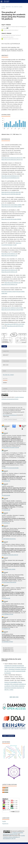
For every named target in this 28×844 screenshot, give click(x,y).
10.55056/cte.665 (6, 628)
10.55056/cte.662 (6, 510)
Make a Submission (8, 735)
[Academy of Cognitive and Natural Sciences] (14, 778)
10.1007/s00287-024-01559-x (9, 538)
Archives (8, 6)
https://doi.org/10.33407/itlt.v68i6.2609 (11, 192)
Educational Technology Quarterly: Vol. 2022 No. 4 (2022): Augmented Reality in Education (15, 671)
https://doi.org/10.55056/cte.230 (12, 282)
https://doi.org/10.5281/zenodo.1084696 (11, 219)
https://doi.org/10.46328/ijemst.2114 (10, 176)
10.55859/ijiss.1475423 (7, 641)
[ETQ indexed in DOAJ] (14, 721)
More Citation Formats (10, 419)
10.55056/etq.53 (6, 523)
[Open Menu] (1, 1)
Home (3, 6)
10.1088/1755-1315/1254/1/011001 (10, 468)
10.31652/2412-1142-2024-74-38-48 (10, 447)
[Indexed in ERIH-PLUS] (14, 729)
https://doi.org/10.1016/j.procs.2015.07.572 (12, 157)
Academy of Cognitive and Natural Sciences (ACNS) (13, 833)
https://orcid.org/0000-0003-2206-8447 (10, 30)
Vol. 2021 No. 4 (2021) (17, 6)
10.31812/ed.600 (6, 495)
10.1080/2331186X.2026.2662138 (10, 554)
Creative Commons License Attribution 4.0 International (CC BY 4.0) (14, 837)
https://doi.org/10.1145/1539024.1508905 (11, 204)
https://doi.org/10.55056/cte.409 (9, 270)
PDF (5, 346)
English (4, 821)
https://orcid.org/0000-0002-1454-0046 (10, 38)
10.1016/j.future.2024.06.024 (9, 582)
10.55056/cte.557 (6, 481)
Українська (5, 823)
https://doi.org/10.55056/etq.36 (12, 43)
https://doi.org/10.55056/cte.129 (9, 253)
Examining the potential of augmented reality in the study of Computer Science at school (15, 667)
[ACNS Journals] (14, 709)
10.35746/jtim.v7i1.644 (7, 614)
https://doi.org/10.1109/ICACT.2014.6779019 (12, 308)
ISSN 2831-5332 (14, 697)
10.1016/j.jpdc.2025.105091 (8, 569)
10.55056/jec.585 (6, 598)
